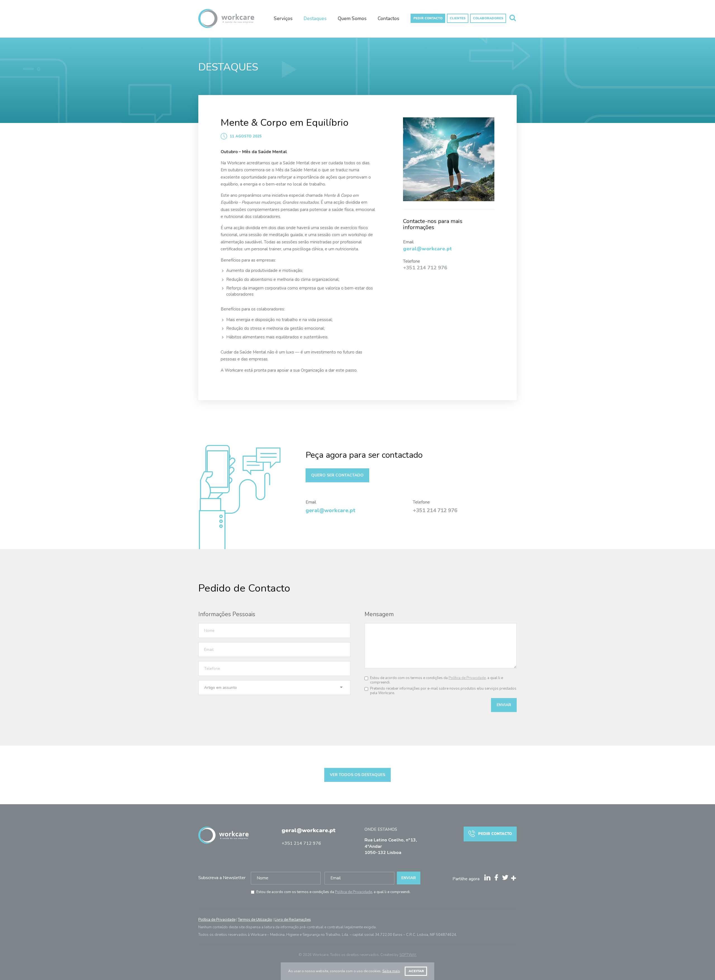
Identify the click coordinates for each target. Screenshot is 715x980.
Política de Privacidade (467, 677)
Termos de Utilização (255, 919)
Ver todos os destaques (357, 774)
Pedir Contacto (427, 18)
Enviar (504, 705)
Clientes (458, 18)
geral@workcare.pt (309, 830)
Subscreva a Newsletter (222, 878)
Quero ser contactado (337, 475)
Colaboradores (488, 18)
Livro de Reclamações (293, 919)
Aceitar (416, 971)
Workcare (226, 21)
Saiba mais (391, 971)
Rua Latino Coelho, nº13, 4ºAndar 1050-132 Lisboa (390, 846)
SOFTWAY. (408, 954)
